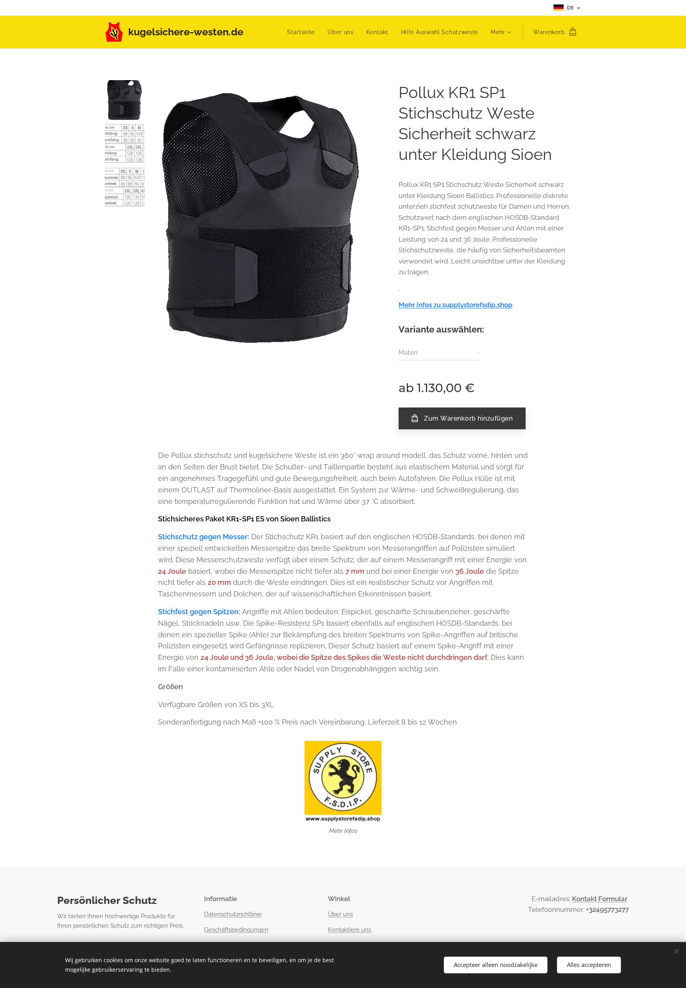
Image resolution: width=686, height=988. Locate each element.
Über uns (340, 914)
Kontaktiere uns (349, 929)
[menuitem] (303, 32)
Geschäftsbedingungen (236, 929)
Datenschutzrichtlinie (233, 914)
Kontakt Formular (599, 899)
